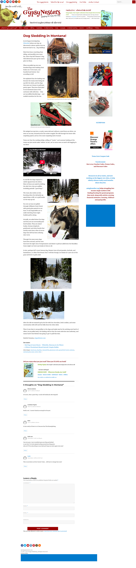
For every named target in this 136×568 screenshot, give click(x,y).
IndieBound (55, 374)
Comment (26, 483)
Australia (39, 28)
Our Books (82, 2)
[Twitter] (4, 1)
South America (48, 28)
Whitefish (26, 43)
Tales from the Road (57, 2)
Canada (62, 28)
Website (26, 519)
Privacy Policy (24, 553)
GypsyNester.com (40, 338)
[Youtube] (7, 1)
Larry (29, 456)
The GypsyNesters (42, 2)
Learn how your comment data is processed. (55, 531)
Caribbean (89, 28)
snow (32, 352)
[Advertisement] (100, 216)
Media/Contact (93, 2)
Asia (56, 28)
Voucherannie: (100, 162)
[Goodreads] (16, 1)
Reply (25, 399)
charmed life (45, 350)
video (39, 352)
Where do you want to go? (9, 28)
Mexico (81, 28)
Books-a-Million (63, 374)
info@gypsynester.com (27, 550)
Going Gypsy (73, 16)
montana (71, 350)
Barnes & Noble (47, 374)
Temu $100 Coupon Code (100, 156)
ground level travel (64, 350)
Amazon (40, 374)
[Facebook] (1, 1)
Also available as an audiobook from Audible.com (47, 377)
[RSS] (19, 1)
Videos (97, 28)
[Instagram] (10, 1)
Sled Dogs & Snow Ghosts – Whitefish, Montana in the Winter (44, 345)
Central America (72, 28)
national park (27, 352)
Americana (33, 350)
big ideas (39, 350)
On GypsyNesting (71, 2)
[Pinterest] (13, 1)
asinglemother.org (92, 188)
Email (25, 512)
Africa (32, 28)
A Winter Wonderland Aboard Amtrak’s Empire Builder (42, 347)
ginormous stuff (54, 350)
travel (36, 352)
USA (20, 28)
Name (25, 506)
